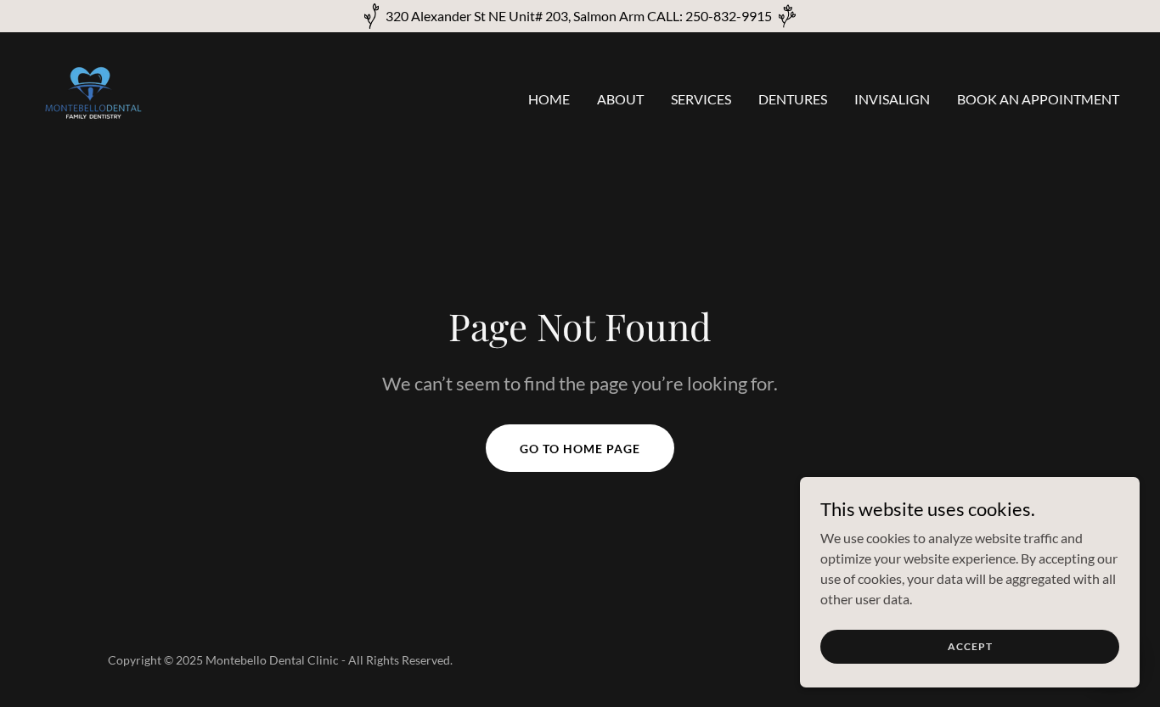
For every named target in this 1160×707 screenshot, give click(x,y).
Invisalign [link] (892, 99)
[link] (93, 95)
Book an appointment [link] (1038, 99)
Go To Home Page (580, 448)
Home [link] (549, 99)
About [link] (620, 99)
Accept (970, 646)
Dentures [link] (792, 99)
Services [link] (701, 99)
